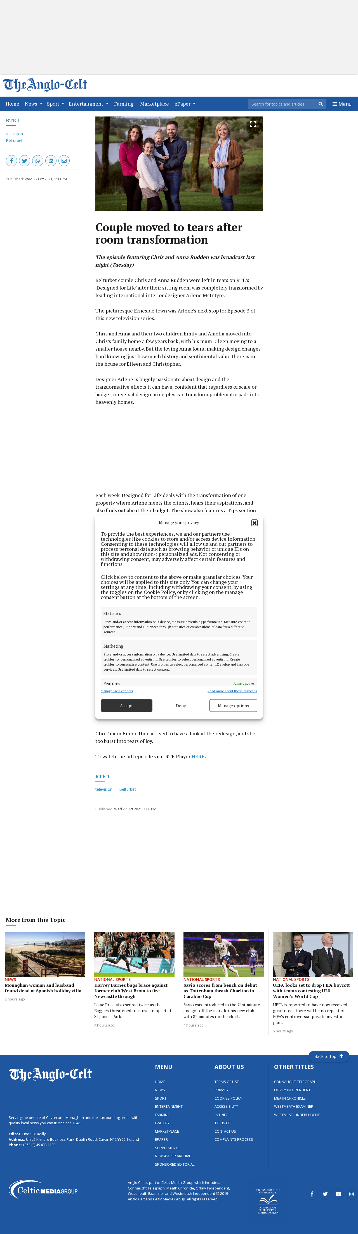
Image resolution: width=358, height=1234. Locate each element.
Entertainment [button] (86, 103)
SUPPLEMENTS (167, 1147)
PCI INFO (222, 1114)
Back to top (325, 1056)
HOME (160, 1081)
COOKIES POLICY (228, 1098)
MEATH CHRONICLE (290, 1098)
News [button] (31, 103)
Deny (181, 705)
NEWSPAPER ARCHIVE (173, 1155)
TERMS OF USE (227, 1081)
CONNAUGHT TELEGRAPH (295, 1081)
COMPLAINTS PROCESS (234, 1139)
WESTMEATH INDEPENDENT (297, 1114)
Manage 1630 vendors (117, 691)
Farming (125, 103)
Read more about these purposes (232, 691)
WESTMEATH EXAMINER (293, 1106)
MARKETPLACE (167, 1131)
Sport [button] (53, 103)
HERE (198, 756)
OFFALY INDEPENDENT (292, 1089)
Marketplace (155, 103)
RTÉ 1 (13, 120)
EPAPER (161, 1139)
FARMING (162, 1114)
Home (14, 103)
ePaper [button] (183, 103)
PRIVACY (222, 1089)
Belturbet (14, 140)
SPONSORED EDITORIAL (174, 1164)
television (14, 133)
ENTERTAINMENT (169, 1106)
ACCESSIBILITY (226, 1106)
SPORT (160, 1098)
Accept (126, 705)
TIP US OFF (223, 1122)
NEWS (160, 1089)
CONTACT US (225, 1131)
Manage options (233, 705)
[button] (254, 522)
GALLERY (162, 1122)
